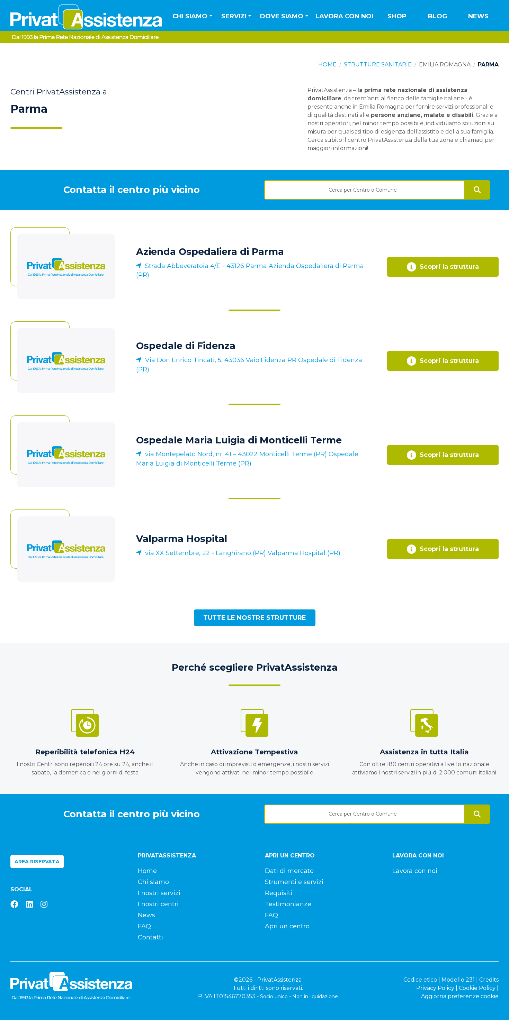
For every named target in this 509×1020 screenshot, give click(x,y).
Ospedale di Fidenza (185, 345)
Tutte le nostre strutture (254, 618)
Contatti (150, 937)
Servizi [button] (234, 16)
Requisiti (278, 893)
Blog (437, 16)
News (478, 16)
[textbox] (365, 190)
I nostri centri (158, 904)
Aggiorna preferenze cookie (460, 996)
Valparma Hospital (181, 538)
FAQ (144, 926)
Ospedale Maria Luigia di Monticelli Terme (239, 440)
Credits (489, 979)
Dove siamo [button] (281, 16)
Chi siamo (153, 882)
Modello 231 (458, 979)
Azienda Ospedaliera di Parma (210, 251)
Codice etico (420, 979)
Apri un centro (287, 926)
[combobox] (365, 187)
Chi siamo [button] (189, 16)
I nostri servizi (159, 893)
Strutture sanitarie (378, 64)
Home (327, 64)
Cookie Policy (477, 988)
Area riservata (37, 861)
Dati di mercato (289, 871)
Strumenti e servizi (294, 882)
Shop (397, 16)
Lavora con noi (344, 16)
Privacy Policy (435, 988)
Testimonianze (288, 904)
